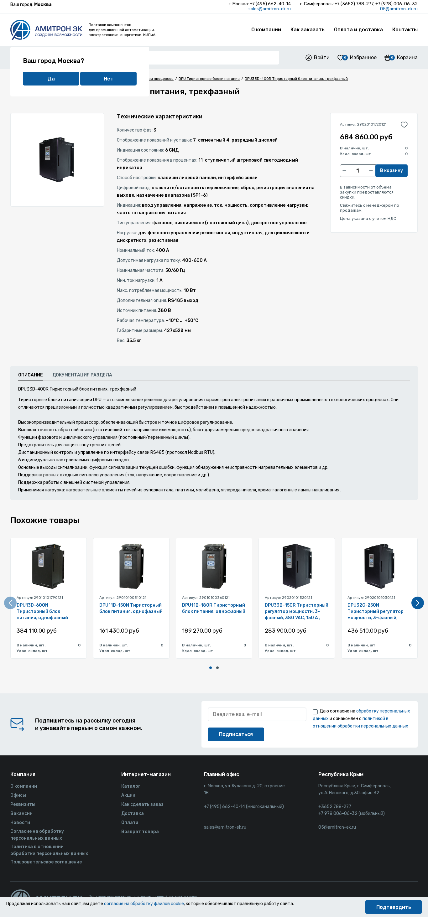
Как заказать (307, 30)
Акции (128, 795)
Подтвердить (393, 907)
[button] (210, 667)
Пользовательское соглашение (46, 862)
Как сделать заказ (142, 804)
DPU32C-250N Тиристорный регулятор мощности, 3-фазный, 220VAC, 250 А (375, 612)
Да (51, 79)
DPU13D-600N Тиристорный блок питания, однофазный (42, 611)
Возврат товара (140, 831)
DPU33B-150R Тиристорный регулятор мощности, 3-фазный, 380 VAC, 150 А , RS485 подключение (296, 612)
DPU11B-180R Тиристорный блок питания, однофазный (213, 608)
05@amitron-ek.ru (399, 9)
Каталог (130, 786)
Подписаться (236, 734)
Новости (20, 822)
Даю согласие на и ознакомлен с (361, 718)
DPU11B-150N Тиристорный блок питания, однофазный (131, 608)
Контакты (405, 30)
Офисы (18, 795)
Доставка (132, 813)
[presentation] (10, 603)
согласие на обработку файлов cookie (144, 903)
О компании (266, 30)
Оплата (129, 822)
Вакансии (21, 813)
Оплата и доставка (358, 30)
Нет (108, 79)
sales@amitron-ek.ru (269, 9)
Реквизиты (22, 804)
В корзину (391, 170)
